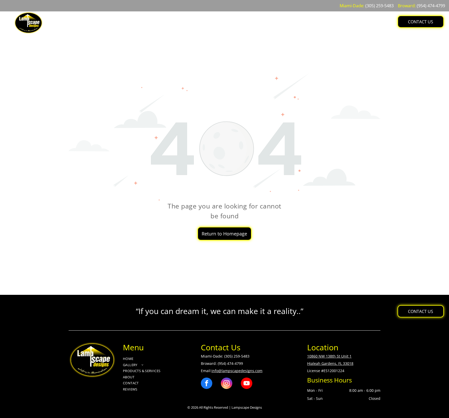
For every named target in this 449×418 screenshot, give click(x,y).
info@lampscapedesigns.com (237, 370)
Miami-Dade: (352, 6)
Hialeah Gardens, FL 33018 (330, 363)
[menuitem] (152, 18)
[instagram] (226, 384)
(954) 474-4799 (431, 6)
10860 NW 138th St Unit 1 (329, 356)
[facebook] (206, 384)
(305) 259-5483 (379, 6)
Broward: (407, 6)
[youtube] (246, 384)
